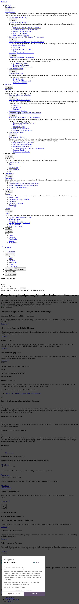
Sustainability (9, 178)
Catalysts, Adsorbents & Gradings (20, 100)
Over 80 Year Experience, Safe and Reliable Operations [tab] (23, 393)
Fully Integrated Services (17, 137)
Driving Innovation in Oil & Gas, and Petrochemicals (26, 42)
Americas (12, 237)
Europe (11, 241)
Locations (9, 228)
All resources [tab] (9, 453)
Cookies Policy (10, 598)
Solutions (8, 89)
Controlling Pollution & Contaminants (21, 58)
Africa (11, 235)
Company (8, 194)
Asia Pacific (13, 239)
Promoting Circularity (16, 73)
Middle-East (13, 243)
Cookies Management (12, 599)
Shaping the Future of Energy (18, 22)
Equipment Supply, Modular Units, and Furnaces (25, 117)
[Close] (4, 506)
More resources (6, 487)
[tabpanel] (39, 418)
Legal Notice (9, 601)
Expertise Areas (10, 12)
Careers (7, 213)
